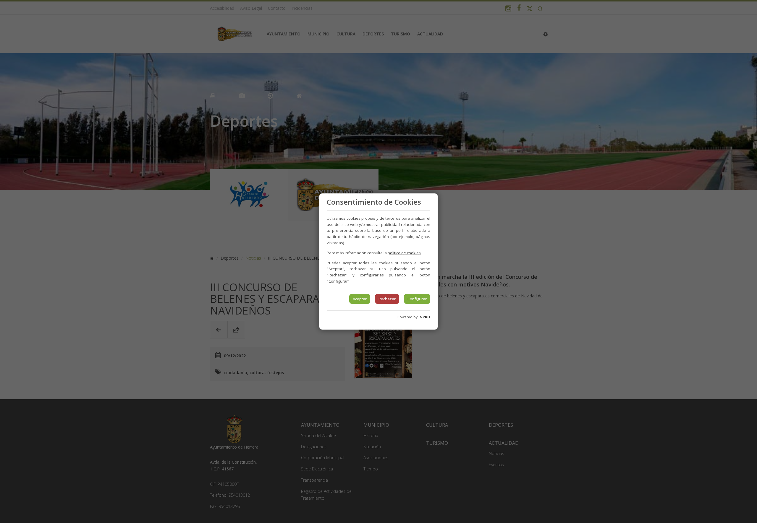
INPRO (424, 317)
